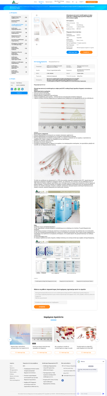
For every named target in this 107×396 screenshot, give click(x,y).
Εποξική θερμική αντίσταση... (19, 21)
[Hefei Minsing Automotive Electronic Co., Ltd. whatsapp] (15, 89)
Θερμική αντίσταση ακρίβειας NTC (30, 365)
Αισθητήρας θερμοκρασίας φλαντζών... (19, 67)
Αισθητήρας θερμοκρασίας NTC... (19, 29)
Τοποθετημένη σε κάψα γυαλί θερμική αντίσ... (19, 25)
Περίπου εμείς (13, 372)
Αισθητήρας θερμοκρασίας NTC (50, 363)
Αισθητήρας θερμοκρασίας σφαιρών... (19, 72)
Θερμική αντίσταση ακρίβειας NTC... (19, 17)
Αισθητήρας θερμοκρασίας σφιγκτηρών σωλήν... (19, 58)
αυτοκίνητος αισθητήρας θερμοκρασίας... (19, 40)
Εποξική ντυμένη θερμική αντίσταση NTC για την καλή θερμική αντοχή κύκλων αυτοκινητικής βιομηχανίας (31, 378)
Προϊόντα (12, 368)
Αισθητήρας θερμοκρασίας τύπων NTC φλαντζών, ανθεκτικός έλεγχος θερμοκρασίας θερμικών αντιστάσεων (49, 368)
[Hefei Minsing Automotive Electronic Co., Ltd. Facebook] (62, 380)
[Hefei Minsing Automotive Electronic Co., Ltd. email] (12, 89)
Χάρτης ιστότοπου (14, 376)
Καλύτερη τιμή (73, 52)
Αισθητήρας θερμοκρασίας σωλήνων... (19, 48)
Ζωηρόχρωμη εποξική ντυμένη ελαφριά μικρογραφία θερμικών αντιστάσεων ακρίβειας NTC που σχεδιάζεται (31, 371)
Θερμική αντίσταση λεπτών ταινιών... (19, 36)
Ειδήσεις (12, 374)
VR (72, 1)
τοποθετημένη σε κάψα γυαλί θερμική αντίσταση (45, 281)
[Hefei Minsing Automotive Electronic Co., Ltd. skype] (22, 89)
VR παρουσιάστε (14, 370)
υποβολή (42, 307)
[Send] (103, 393)
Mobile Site (12, 378)
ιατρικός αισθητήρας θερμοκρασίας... (19, 32)
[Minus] (103, 361)
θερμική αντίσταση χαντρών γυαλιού (85, 281)
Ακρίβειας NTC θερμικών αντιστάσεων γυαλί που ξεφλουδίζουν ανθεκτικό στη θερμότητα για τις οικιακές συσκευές (31, 385)
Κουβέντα (19, 93)
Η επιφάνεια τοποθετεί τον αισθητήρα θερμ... (19, 44)
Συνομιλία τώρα (91, 2)
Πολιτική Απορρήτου (15, 380)
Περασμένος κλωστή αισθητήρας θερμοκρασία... (19, 53)
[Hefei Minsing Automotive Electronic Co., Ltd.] (15, 2)
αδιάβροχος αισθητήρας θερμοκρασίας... (19, 63)
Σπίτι (11, 366)
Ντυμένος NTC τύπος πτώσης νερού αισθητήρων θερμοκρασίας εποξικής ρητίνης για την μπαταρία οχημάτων (50, 382)
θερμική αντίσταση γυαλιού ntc (66, 281)
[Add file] (78, 393)
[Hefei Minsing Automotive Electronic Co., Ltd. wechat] (19, 89)
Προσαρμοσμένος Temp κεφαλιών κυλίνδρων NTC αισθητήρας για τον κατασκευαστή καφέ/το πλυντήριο (49, 375)
